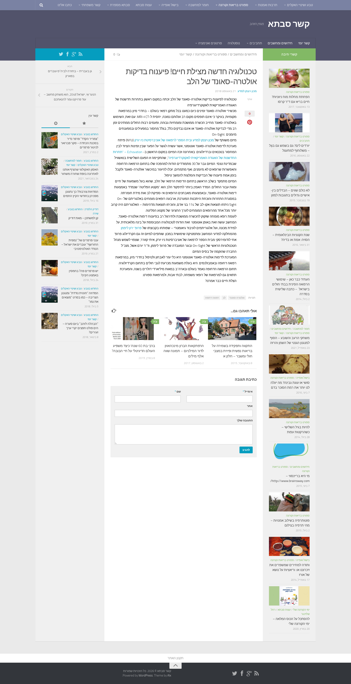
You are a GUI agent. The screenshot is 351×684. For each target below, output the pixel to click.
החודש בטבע (91, 134)
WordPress (146, 675)
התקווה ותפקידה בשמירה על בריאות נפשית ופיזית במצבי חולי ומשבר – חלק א (232, 351)
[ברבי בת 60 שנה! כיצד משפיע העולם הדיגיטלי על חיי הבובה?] (134, 328)
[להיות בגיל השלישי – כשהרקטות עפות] (289, 408)
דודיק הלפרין (91, 209)
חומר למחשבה (198, 5)
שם (178, 391)
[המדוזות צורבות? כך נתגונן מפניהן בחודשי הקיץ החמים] (49, 193)
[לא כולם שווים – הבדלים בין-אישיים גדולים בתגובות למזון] (289, 171)
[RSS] (80, 54)
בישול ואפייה (170, 5)
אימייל (248, 391)
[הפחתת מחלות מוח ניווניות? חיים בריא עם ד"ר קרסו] (289, 78)
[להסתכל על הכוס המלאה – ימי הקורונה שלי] (289, 595)
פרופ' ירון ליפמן (131, 228)
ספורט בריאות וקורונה (233, 5)
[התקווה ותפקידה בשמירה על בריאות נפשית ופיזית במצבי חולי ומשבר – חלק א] (232, 328)
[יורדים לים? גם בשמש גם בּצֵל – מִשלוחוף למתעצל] (289, 122)
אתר (250, 406)
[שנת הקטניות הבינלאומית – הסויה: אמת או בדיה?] (289, 216)
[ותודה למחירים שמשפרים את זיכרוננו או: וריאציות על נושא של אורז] (289, 546)
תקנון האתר (175, 658)
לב (224, 297)
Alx (169, 675)
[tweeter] (60, 54)
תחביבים (256, 43)
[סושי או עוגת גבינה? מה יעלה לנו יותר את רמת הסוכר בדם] (289, 363)
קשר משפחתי (90, 5)
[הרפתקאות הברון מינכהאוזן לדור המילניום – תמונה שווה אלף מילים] (183, 328)
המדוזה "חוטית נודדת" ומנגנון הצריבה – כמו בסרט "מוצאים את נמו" (79, 297)
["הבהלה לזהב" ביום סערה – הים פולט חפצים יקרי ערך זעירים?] (49, 321)
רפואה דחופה (212, 297)
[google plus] (74, 54)
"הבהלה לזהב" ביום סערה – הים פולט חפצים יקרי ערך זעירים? (80, 328)
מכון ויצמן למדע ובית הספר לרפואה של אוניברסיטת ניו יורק (174, 140)
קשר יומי (304, 43)
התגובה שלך (245, 420)
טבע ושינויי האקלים (300, 5)
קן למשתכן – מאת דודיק (83, 218)
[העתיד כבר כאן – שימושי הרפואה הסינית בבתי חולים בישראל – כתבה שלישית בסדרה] (289, 260)
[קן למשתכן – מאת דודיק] (49, 215)
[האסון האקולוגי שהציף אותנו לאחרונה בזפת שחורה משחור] (49, 167)
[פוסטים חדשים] (55, 123)
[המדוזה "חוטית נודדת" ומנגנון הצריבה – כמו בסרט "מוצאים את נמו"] (49, 294)
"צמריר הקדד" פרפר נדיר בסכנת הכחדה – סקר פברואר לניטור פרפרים (79, 143)
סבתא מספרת (120, 5)
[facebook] (67, 54)
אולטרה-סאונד (237, 297)
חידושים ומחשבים (280, 43)
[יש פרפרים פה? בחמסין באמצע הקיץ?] (49, 268)
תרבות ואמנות (267, 5)
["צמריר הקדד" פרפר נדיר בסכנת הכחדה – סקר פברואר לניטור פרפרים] (49, 140)
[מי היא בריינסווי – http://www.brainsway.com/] (289, 453)
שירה (95, 213)
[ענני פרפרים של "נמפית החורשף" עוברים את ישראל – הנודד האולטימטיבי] (49, 237)
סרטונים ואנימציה (210, 43)
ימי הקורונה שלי (301, 609)
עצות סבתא (144, 5)
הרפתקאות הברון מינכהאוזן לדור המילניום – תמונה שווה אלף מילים (184, 351)
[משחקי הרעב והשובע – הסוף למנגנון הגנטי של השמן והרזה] (289, 315)
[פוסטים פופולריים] (84, 123)
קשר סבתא (289, 24)
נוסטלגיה (234, 43)
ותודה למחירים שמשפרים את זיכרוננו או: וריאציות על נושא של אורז (289, 570)
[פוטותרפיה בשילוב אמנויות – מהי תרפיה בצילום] (289, 501)
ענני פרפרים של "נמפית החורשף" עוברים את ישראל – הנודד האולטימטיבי (79, 244)
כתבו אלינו (65, 5)
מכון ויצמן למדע (247, 91)
